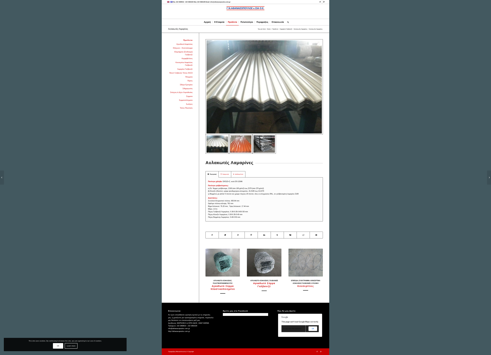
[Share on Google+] (238, 235)
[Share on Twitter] (225, 235)
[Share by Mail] (316, 235)
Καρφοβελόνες (187, 58)
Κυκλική (315, 283)
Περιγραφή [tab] (213, 174)
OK (313, 329)
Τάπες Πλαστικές (186, 108)
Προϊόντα (275, 29)
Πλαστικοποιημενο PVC (223, 283)
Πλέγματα (189, 77)
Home (269, 29)
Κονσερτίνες (305, 286)
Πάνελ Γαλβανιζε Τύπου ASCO (181, 73)
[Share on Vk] (290, 235)
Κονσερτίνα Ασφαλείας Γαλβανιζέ (184, 63)
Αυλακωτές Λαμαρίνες (178, 29)
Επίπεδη (294, 280)
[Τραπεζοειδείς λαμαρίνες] (489, 178)
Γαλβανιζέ (273, 280)
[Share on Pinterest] (251, 235)
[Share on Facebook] (212, 235)
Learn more (71, 346)
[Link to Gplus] (324, 2)
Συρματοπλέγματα (186, 100)
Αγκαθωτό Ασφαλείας (222, 280)
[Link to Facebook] (320, 2)
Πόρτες (190, 81)
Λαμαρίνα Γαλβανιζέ (286, 29)
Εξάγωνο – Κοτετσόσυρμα (183, 48)
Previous (209, 267)
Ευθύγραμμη (304, 280)
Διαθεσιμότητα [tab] (239, 174)
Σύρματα (189, 96)
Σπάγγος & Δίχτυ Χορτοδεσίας (181, 92)
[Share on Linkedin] (264, 235)
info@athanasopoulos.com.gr (220, 2)
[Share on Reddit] (303, 235)
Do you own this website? (292, 329)
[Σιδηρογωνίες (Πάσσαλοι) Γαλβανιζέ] (2, 178)
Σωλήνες (189, 104)
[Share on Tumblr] (277, 235)
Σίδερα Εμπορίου (186, 85)
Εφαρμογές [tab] (225, 174)
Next (319, 267)
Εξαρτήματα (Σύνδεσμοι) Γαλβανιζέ (183, 53)
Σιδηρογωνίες (188, 88)
